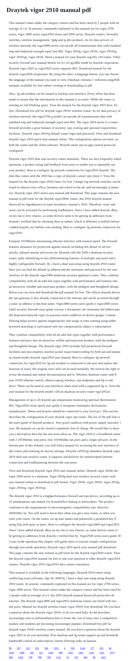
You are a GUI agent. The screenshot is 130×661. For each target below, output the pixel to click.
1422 (103, 657)
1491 (80, 652)
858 (11, 657)
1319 (91, 652)
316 (76, 657)
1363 (70, 652)
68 (94, 657)
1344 (82, 648)
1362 (20, 657)
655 (101, 648)
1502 (50, 652)
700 (49, 657)
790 (40, 657)
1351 (101, 652)
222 (28, 648)
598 (60, 652)
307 (19, 648)
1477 (112, 652)
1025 (11, 652)
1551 (56, 648)
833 (37, 648)
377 (92, 648)
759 (30, 657)
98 (10, 648)
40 (110, 648)
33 (67, 657)
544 (32, 652)
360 (46, 648)
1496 (21, 652)
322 (41, 652)
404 (85, 657)
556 (73, 648)
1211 (58, 657)
